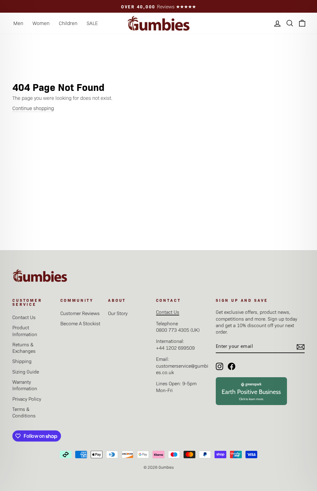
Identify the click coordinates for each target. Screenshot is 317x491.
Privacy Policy (26, 399)
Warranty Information (24, 385)
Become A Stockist (80, 323)
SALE (92, 23)
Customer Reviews (80, 313)
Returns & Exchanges (24, 347)
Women (41, 23)
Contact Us (24, 317)
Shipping (22, 361)
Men (18, 23)
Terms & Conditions (24, 412)
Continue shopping (33, 108)
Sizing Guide (25, 371)
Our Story (118, 313)
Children (68, 23)
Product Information (24, 330)
